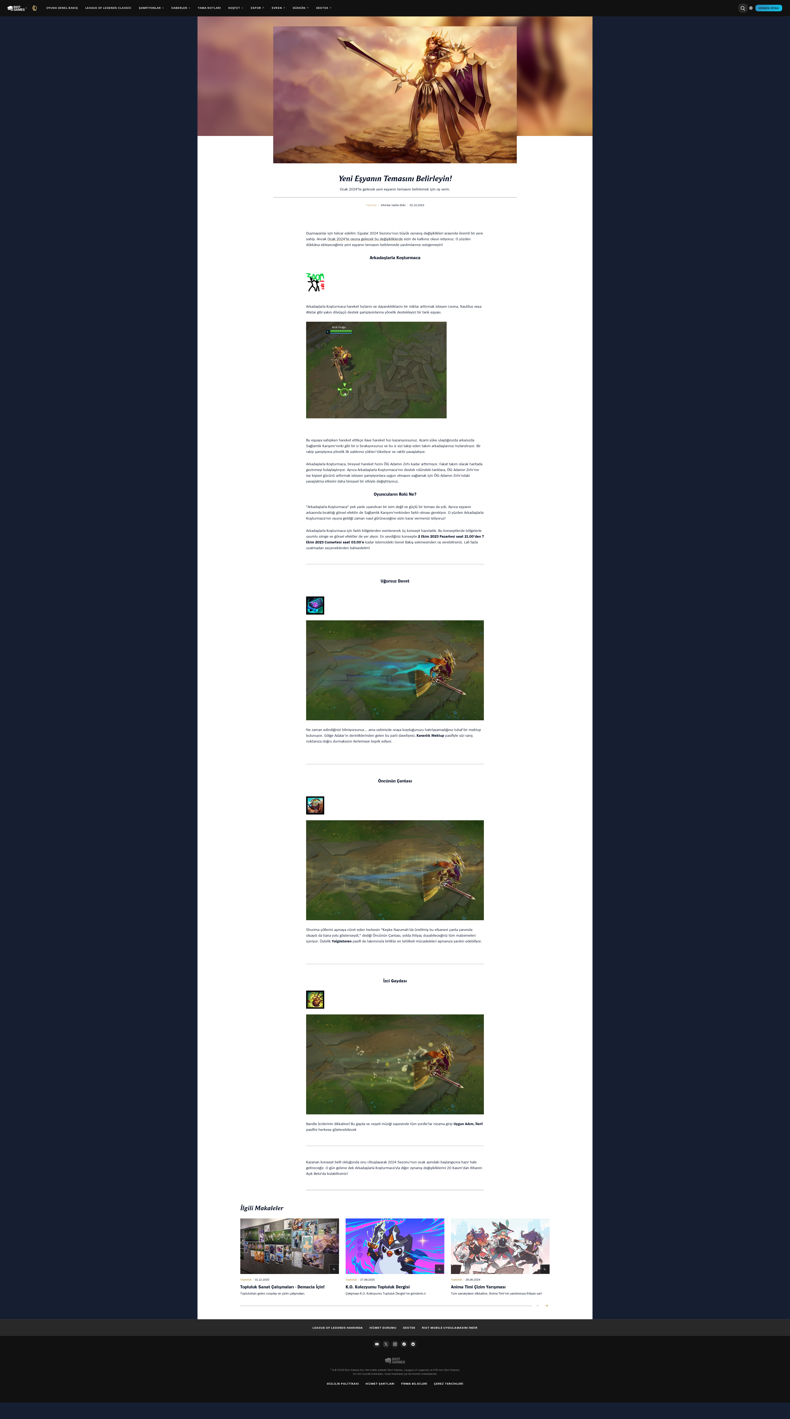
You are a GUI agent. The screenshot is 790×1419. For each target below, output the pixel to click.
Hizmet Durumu (382, 1327)
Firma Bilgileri (414, 1383)
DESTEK (409, 1327)
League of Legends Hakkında (338, 1327)
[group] (395, 1257)
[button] (371, 205)
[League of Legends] (35, 8)
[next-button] (546, 1306)
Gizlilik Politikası (343, 1383)
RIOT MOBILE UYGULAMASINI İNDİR (449, 1327)
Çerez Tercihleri (449, 1383)
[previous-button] (538, 1306)
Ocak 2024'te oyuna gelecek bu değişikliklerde (365, 239)
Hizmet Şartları (380, 1383)
